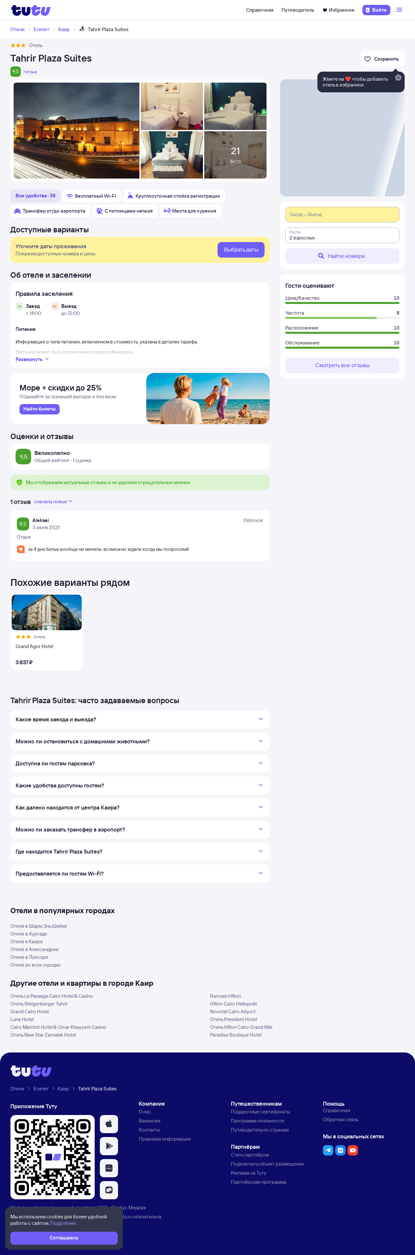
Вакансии (149, 1121)
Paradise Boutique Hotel (235, 1035)
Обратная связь (340, 1119)
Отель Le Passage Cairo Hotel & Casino (51, 996)
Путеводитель (297, 10)
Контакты (149, 1130)
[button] (109, 1124)
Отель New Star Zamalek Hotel (43, 1035)
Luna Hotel (21, 1019)
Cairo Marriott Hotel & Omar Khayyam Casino (58, 1027)
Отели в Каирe (26, 941)
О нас (145, 1112)
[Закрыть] (398, 78)
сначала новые (50, 501)
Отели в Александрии (34, 949)
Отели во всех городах (35, 965)
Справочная (260, 10)
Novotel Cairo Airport (232, 1011)
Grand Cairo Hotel (29, 1011)
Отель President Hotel (233, 1019)
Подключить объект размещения (267, 1164)
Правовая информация (165, 1139)
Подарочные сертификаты (260, 1112)
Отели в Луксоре (29, 957)
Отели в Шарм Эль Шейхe (38, 926)
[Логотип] (31, 10)
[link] (39, 409)
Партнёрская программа (258, 1182)
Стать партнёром (250, 1155)
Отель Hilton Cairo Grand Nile (241, 1027)
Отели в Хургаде (28, 934)
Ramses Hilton (225, 996)
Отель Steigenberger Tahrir (39, 1004)
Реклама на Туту (249, 1173)
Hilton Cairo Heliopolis (233, 1004)
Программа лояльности (257, 1121)
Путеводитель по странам (260, 1130)
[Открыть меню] (400, 10)
